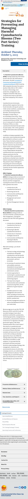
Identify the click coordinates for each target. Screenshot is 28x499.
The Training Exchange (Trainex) (10, 427)
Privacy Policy (5, 468)
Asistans (14, 475)
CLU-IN (18, 4)
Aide (10, 475)
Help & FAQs (5, 421)
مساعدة (13, 473)
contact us (20, 5)
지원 (19, 475)
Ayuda (8, 473)
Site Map (3, 456)
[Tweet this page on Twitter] (20, 487)
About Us (3, 464)
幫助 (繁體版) (3, 475)
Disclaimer (4, 452)
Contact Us (4, 460)
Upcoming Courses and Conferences (11, 430)
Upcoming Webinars (7, 416)
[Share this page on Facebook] (22, 487)
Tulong (8, 478)
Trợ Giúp (13, 478)
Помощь (2, 478)
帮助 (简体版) (20, 473)
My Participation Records (8, 424)
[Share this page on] (25, 487)
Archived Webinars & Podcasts (10, 419)
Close (21, 4)
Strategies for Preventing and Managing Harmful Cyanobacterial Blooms (12, 82)
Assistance (3, 473)
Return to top (6, 407)
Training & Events (6, 413)
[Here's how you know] (14, 2)
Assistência (24, 475)
